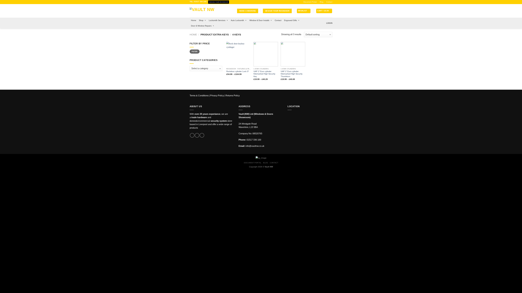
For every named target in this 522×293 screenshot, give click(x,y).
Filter (194, 51)
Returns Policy (233, 95)
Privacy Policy (217, 95)
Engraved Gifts (290, 20)
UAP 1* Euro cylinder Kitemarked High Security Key (264, 73)
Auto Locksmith (237, 20)
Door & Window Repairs (201, 26)
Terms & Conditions (199, 95)
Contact (329, 2)
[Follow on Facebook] (192, 135)
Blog (321, 2)
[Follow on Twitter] (197, 135)
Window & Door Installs (259, 20)
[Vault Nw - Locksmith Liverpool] (203, 10)
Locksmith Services (217, 20)
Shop (201, 20)
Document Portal (310, 2)
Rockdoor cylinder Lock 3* (237, 71)
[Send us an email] (202, 135)
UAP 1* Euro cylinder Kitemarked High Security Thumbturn (291, 73)
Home (193, 20)
